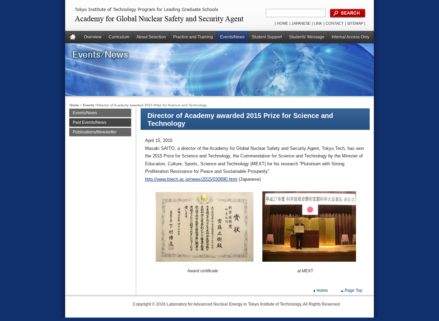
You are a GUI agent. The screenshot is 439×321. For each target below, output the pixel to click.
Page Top (354, 290)
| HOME (281, 23)
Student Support (267, 37)
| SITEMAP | (355, 23)
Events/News (232, 37)
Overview (93, 37)
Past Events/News (89, 122)
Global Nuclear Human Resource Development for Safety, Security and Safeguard (146, 15)
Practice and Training (193, 37)
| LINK (317, 23)
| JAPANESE (299, 23)
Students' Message (306, 37)
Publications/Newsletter (95, 132)
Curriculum (119, 37)
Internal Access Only (350, 37)
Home (73, 37)
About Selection (151, 37)
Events (88, 105)
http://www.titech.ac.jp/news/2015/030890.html (191, 179)
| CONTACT (333, 23)
